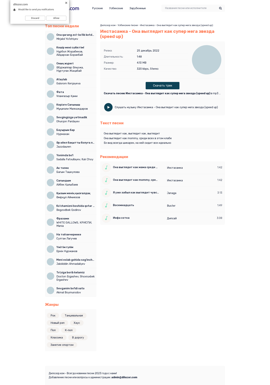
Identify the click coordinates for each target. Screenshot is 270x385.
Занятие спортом (62, 344)
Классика (57, 337)
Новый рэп (57, 322)
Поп (53, 330)
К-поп (69, 330)
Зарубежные (137, 8)
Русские (97, 8)
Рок (53, 315)
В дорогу (78, 337)
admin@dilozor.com (124, 377)
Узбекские (116, 8)
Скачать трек (162, 85)
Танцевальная (74, 315)
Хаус (77, 322)
